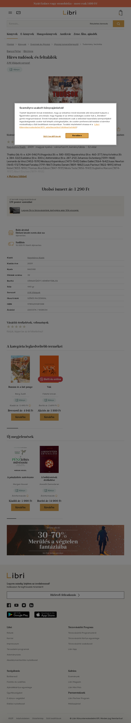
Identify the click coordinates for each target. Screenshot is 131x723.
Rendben (77, 135)
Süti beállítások (52, 136)
